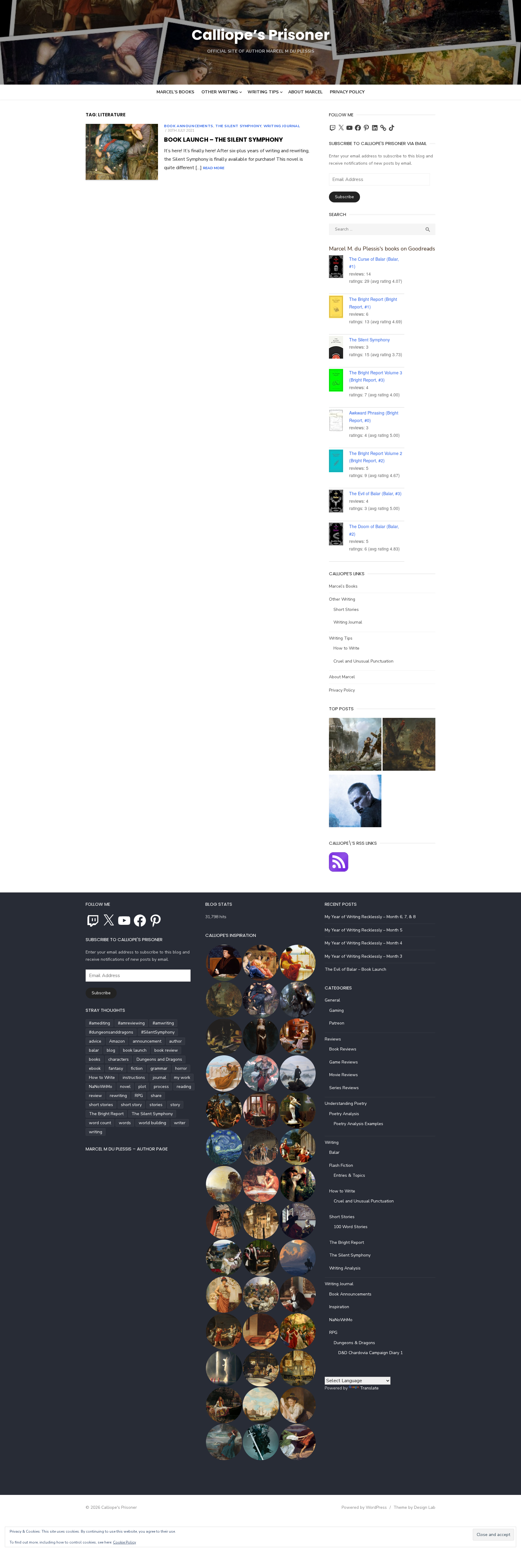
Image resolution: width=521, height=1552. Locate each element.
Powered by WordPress (364, 1507)
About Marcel (305, 92)
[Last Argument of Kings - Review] (355, 745)
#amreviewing (131, 1023)
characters (118, 1059)
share (156, 1096)
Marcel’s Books (175, 92)
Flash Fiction (341, 1165)
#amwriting (163, 1023)
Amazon (117, 1041)
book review (166, 1050)
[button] (223, 963)
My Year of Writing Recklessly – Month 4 (363, 943)
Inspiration (339, 1307)
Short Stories (346, 609)
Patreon (336, 1023)
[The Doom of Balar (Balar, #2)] (339, 535)
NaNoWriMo (100, 1086)
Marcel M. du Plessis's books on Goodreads (382, 248)
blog (111, 1050)
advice (95, 1041)
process (161, 1086)
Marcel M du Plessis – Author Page (127, 1149)
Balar (334, 1152)
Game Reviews (343, 1062)
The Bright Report (106, 1114)
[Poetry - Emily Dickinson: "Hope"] (409, 745)
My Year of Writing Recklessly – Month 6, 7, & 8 (370, 917)
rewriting (118, 1096)
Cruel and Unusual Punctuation (363, 661)
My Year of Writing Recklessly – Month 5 (363, 930)
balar (94, 1050)
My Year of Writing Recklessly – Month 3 (363, 956)
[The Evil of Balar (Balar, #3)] (339, 502)
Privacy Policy (347, 92)
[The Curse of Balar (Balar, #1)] (339, 267)
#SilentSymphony (158, 1032)
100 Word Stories (351, 1227)
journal (159, 1077)
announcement (147, 1041)
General (332, 1000)
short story (131, 1105)
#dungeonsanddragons (111, 1032)
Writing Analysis (345, 1268)
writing (95, 1132)
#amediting (99, 1023)
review (95, 1096)
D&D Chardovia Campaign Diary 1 (370, 1353)
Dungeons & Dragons (354, 1343)
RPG (139, 1096)
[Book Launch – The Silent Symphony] (122, 152)
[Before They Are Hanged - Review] (355, 802)
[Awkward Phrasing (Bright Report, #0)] (339, 421)
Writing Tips (263, 92)
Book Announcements (188, 126)
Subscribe (344, 197)
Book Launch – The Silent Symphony (223, 139)
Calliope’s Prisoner (260, 35)
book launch (135, 1050)
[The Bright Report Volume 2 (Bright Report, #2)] (339, 462)
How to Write (346, 648)
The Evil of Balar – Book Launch (355, 969)
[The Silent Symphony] (339, 348)
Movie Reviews (343, 1075)
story (175, 1105)
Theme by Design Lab (414, 1507)
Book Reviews (342, 1049)
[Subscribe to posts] (338, 870)
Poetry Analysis (344, 1114)
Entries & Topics (349, 1175)
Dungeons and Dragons (159, 1059)
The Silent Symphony (238, 126)
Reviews (333, 1039)
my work (182, 1077)
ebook (95, 1068)
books (94, 1059)
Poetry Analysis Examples (358, 1124)
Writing (332, 1142)
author (175, 1041)
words (125, 1123)
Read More (213, 168)
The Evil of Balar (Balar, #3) (375, 493)
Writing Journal (282, 126)
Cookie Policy (124, 1542)
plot (142, 1086)
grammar (158, 1068)
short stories (101, 1105)
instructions (134, 1077)
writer (179, 1123)
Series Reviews (344, 1088)
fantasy (116, 1068)
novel (125, 1086)
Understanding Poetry (346, 1103)
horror (181, 1068)
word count (100, 1123)
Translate (369, 1388)
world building (152, 1123)
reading (184, 1086)
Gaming (336, 1010)
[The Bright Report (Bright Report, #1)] (339, 307)
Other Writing (219, 92)
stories (156, 1105)
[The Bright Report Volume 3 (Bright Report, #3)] (339, 381)
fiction (137, 1068)
